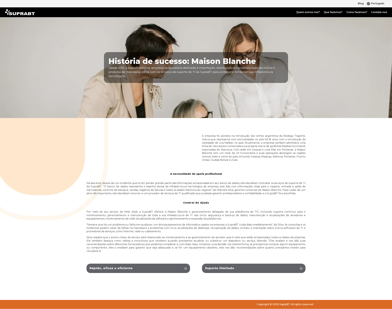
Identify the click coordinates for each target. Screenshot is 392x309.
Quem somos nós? (308, 12)
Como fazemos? (356, 12)
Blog (361, 3)
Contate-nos (379, 12)
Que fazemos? (333, 12)
